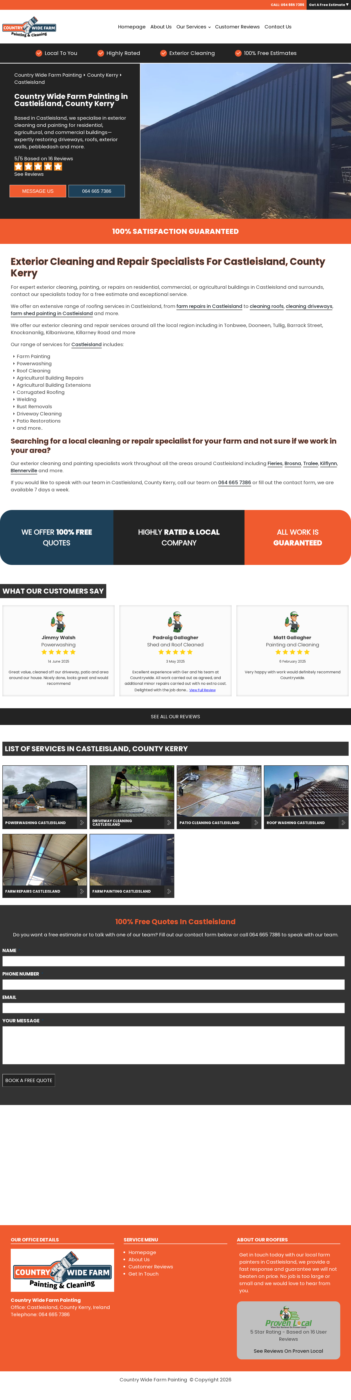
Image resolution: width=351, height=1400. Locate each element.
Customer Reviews (237, 26)
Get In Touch (143, 1274)
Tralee (310, 463)
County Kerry (102, 75)
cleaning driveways (309, 306)
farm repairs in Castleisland (209, 306)
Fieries (275, 463)
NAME (11, 950)
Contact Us (278, 26)
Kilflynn (328, 463)
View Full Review (202, 690)
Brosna (293, 463)
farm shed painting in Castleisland (52, 313)
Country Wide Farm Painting (48, 75)
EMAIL (9, 997)
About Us (161, 26)
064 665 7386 (292, 4)
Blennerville (24, 470)
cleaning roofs (267, 306)
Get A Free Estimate (327, 4)
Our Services (191, 26)
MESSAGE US (37, 191)
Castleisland (86, 344)
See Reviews (29, 174)
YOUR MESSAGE (23, 1021)
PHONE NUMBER (23, 974)
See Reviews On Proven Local (288, 1351)
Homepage (132, 26)
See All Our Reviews (175, 716)
